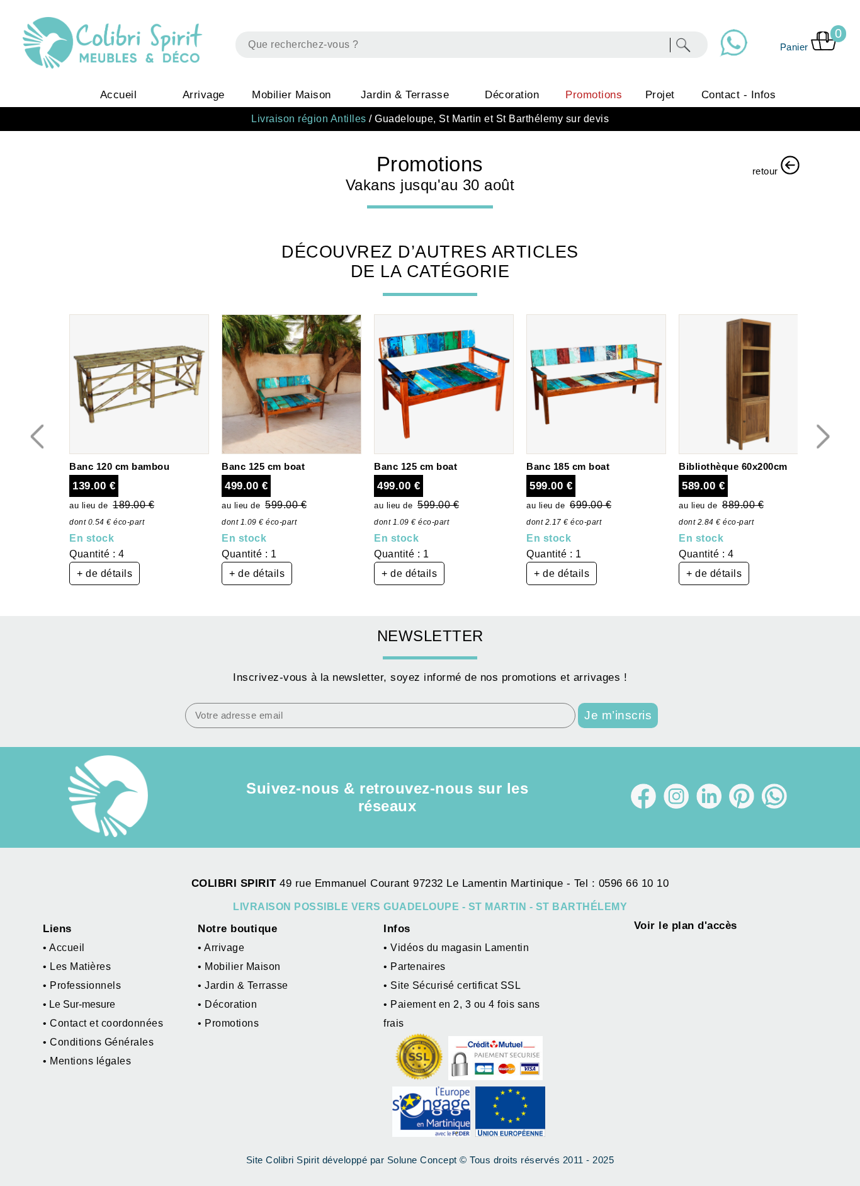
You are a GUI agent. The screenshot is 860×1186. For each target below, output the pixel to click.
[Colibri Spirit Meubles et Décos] (115, 43)
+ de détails (104, 573)
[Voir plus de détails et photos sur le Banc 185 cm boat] (596, 450)
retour (766, 171)
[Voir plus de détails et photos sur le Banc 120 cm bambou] (139, 450)
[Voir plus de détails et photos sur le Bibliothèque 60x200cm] (748, 450)
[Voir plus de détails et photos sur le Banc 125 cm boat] (291, 450)
